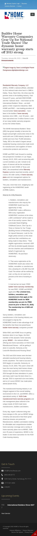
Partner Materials (28, 530)
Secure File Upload (17, 532)
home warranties (20, 111)
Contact (19, 6)
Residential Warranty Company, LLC (16, 85)
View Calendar (5, 513)
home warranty (22, 113)
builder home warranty (11, 327)
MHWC (10, 340)
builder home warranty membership (21, 287)
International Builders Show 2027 (20, 505)
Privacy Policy (29, 532)
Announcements (7, 60)
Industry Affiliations (15, 530)
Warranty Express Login (13, 3)
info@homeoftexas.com (12, 471)
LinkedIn (7, 487)
